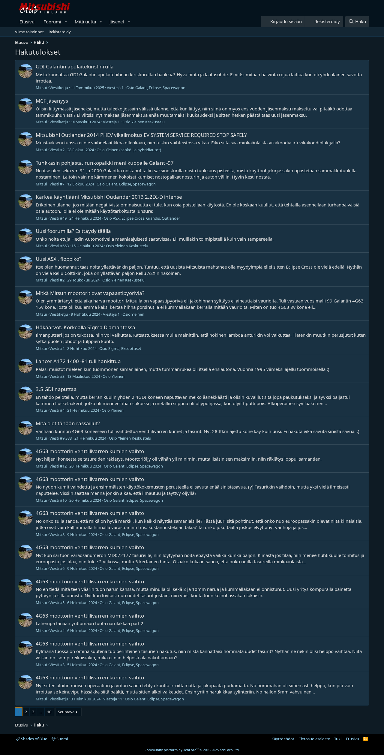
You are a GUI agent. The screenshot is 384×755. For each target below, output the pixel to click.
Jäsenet (117, 22)
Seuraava (66, 711)
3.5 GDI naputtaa (56, 389)
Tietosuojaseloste (314, 738)
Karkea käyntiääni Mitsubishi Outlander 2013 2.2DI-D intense (109, 196)
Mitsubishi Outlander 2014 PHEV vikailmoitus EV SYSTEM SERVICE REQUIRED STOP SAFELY (141, 134)
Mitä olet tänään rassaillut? (68, 423)
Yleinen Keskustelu (148, 122)
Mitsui (41, 87)
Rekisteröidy (60, 32)
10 (49, 711)
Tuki (337, 738)
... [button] (40, 711)
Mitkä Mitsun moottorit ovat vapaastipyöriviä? (90, 293)
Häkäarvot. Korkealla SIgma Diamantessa (85, 327)
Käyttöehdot (283, 738)
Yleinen (137, 314)
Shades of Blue (33, 738)
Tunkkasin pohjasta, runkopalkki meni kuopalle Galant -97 (105, 162)
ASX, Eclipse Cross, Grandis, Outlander (146, 218)
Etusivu (27, 22)
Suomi (62, 738)
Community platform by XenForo (192, 749)
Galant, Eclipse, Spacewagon (160, 87)
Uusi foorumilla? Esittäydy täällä (73, 230)
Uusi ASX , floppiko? (58, 258)
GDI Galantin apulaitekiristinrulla (75, 66)
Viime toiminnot (29, 32)
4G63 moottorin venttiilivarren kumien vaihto (90, 451)
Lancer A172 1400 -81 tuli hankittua (78, 361)
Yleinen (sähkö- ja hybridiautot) (133, 149)
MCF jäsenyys (52, 100)
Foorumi (52, 22)
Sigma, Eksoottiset (124, 348)
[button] (66, 21)
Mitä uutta (85, 22)
